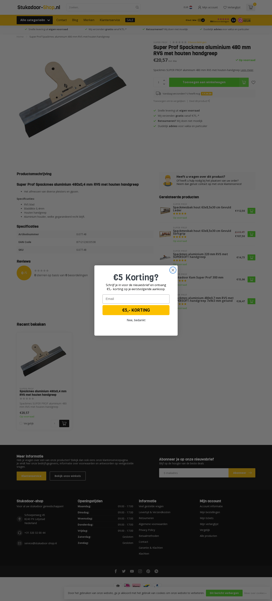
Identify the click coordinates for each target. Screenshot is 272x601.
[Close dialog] (173, 270)
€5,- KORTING (136, 310)
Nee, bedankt (136, 320)
